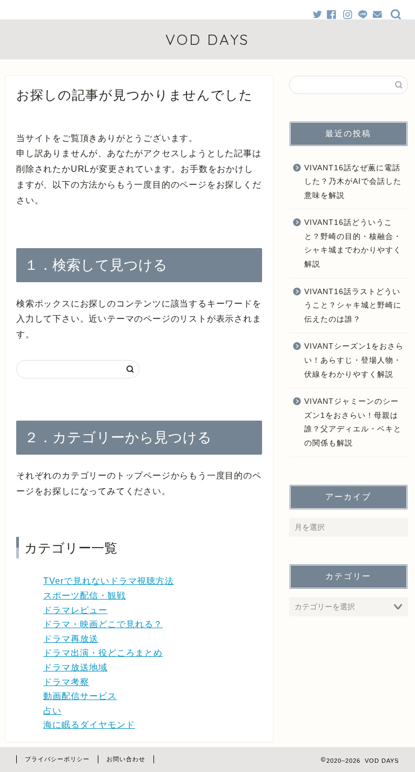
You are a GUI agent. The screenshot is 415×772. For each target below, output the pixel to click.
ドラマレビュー (75, 610)
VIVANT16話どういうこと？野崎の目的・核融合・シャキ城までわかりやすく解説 (352, 243)
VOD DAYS (207, 39)
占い (52, 710)
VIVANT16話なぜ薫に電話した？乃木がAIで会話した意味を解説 (352, 181)
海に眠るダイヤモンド (89, 724)
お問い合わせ (125, 759)
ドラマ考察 (66, 682)
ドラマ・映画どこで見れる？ (103, 624)
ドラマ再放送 (70, 638)
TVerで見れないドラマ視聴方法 (108, 580)
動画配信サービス (80, 696)
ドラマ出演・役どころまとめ (103, 652)
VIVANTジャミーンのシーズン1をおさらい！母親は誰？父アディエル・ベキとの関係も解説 (352, 422)
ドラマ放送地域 (75, 667)
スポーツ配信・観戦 (84, 595)
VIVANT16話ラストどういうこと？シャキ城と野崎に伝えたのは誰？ (352, 305)
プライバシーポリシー (57, 759)
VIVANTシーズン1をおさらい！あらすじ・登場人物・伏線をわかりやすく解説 (354, 360)
